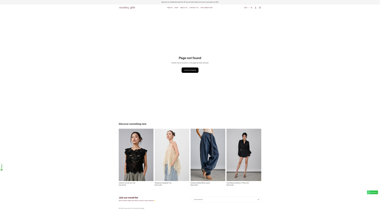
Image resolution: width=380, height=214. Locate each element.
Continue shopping (190, 70)
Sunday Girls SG (127, 208)
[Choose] (150, 178)
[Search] (251, 7)
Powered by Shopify (138, 208)
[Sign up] (258, 199)
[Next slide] (150, 155)
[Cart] (260, 7)
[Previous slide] (122, 155)
